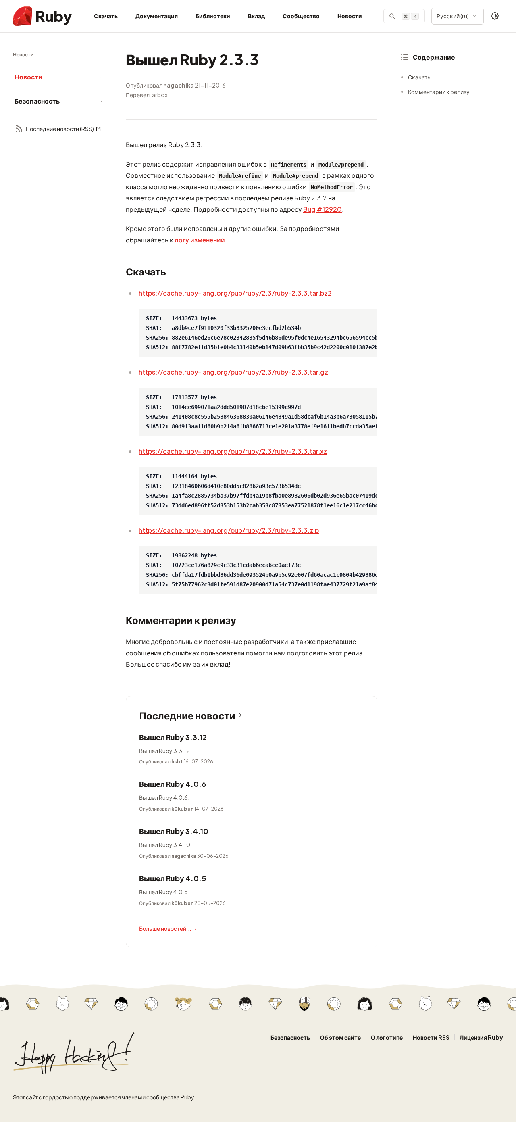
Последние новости (187, 715)
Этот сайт (25, 1097)
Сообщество (301, 15)
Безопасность (290, 1037)
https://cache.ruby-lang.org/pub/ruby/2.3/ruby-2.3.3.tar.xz (233, 451)
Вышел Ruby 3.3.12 (173, 737)
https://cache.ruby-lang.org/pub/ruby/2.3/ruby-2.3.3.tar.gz (233, 372)
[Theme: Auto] (495, 16)
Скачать (106, 15)
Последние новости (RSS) (60, 129)
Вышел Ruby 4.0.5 (172, 878)
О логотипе (387, 1037)
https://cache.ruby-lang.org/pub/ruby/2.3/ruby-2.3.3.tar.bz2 (235, 293)
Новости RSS (431, 1037)
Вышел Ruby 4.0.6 (172, 783)
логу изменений (200, 240)
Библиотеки (213, 15)
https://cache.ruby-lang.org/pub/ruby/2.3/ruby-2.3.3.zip (229, 530)
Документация (156, 15)
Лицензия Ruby (481, 1037)
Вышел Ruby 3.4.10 (173, 831)
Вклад (256, 15)
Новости (349, 15)
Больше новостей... (165, 928)
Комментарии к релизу (439, 91)
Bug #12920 (322, 209)
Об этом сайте (340, 1037)
